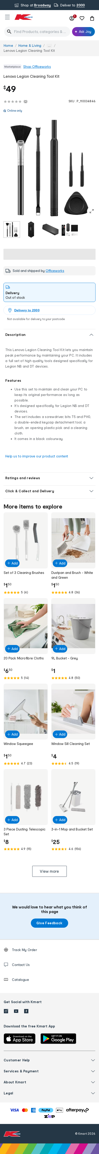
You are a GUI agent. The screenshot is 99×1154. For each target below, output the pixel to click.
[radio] (11, 229)
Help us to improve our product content (36, 456)
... (49, 45)
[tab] (49, 292)
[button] (7, 17)
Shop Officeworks (37, 67)
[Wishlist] (82, 18)
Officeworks (55, 271)
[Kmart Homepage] (23, 17)
